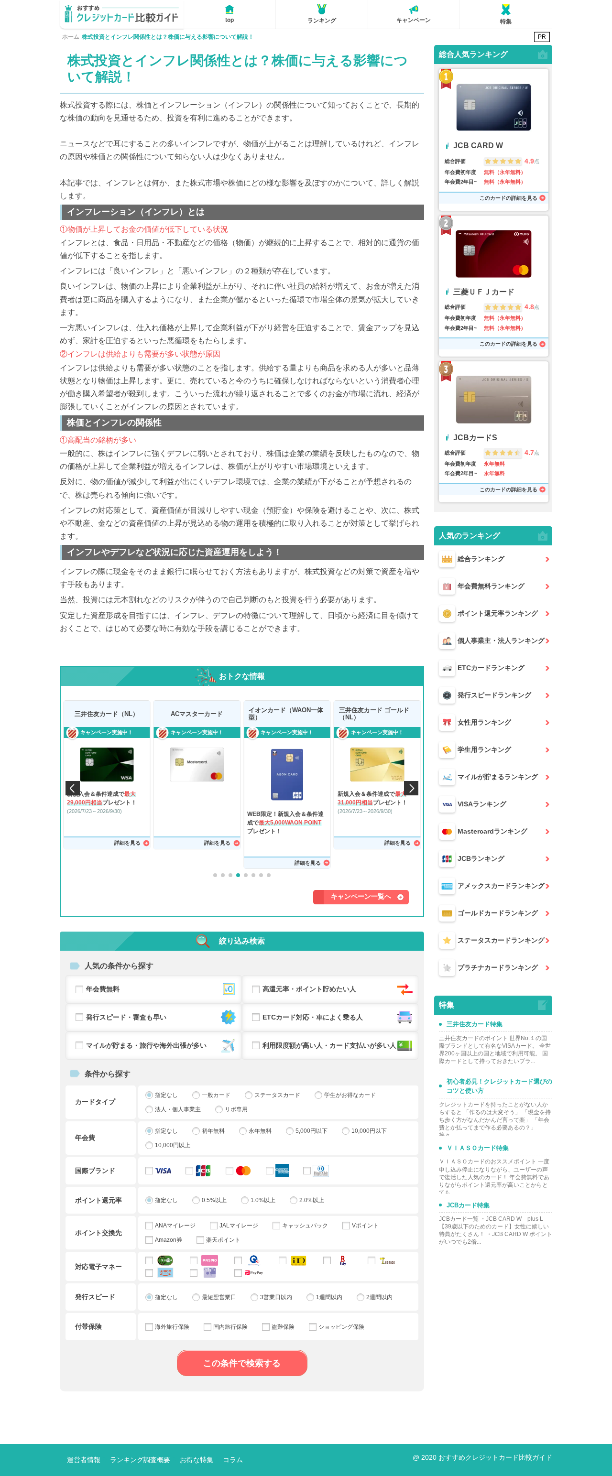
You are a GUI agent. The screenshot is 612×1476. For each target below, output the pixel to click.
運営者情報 (83, 1460)
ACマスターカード (197, 713)
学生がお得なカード (350, 1095)
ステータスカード (277, 1095)
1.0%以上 (263, 1200)
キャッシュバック (305, 1225)
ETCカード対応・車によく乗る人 (312, 1017)
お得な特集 (196, 1460)
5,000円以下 (311, 1131)
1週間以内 (329, 1297)
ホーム (70, 36)
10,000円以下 (369, 1131)
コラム (233, 1460)
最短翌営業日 (219, 1297)
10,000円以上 (172, 1145)
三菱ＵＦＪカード (483, 292)
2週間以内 (379, 1297)
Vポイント (365, 1225)
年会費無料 (103, 989)
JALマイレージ (238, 1225)
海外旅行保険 (172, 1327)
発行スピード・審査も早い (126, 1017)
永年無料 (260, 1131)
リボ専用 (236, 1109)
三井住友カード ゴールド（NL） (374, 713)
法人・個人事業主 (178, 1109)
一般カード (216, 1095)
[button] (215, 875)
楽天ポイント (223, 1240)
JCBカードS (475, 438)
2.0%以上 (311, 1200)
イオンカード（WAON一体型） (286, 713)
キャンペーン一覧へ (361, 896)
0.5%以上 (214, 1200)
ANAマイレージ (175, 1225)
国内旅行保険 (230, 1327)
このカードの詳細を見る (508, 198)
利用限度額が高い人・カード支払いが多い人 (329, 1045)
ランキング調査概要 (140, 1460)
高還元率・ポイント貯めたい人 (309, 989)
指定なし (166, 1095)
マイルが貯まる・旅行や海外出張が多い (146, 1045)
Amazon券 (168, 1240)
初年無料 (213, 1131)
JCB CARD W (478, 145)
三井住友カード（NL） (107, 713)
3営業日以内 (276, 1297)
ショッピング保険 (341, 1327)
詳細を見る (127, 843)
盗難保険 (283, 1327)
